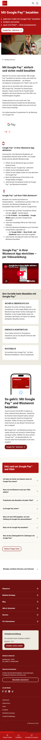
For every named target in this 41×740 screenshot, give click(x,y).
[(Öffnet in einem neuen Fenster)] (2, 691)
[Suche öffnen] (33, 3)
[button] (20, 480)
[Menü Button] (37, 3)
